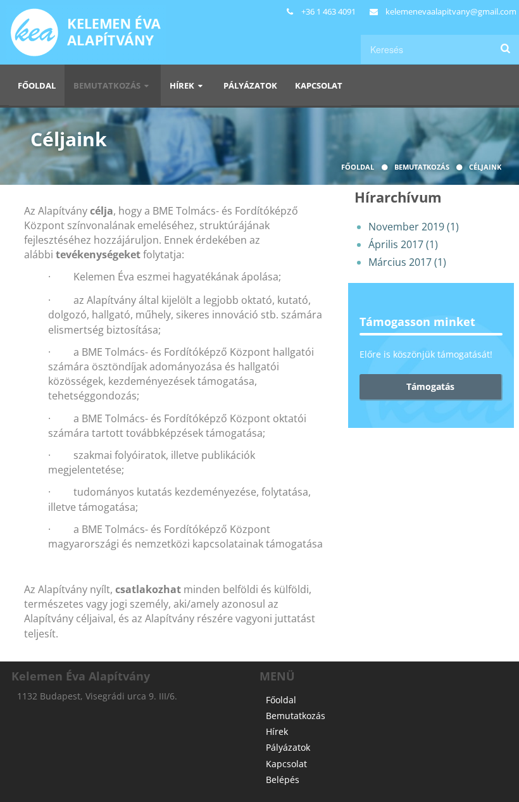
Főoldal (37, 85)
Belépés (282, 780)
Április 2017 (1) (403, 244)
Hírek (183, 85)
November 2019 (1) (413, 227)
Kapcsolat (318, 85)
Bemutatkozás (107, 85)
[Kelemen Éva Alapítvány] (83, 7)
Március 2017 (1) (407, 262)
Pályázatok (250, 85)
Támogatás (430, 386)
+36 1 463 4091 (328, 11)
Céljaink (485, 167)
